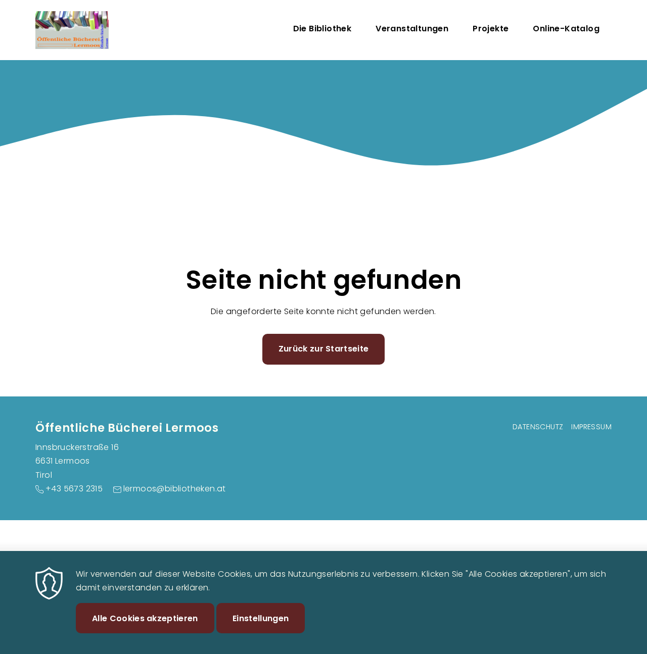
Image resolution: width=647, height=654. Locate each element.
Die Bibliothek (322, 28)
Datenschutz (538, 427)
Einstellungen (261, 618)
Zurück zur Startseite (324, 349)
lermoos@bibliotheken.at (174, 488)
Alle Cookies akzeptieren (145, 618)
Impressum (591, 427)
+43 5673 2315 (74, 488)
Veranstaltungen (412, 28)
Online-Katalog (566, 28)
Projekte (491, 28)
